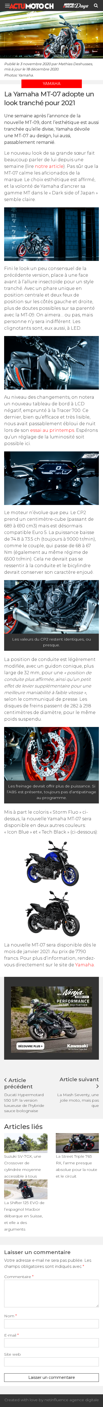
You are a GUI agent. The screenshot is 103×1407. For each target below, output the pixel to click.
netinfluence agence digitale (71, 1399)
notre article (49, 166)
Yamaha (84, 964)
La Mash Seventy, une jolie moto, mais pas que (78, 1100)
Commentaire (19, 1276)
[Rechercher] (96, 5)
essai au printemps (52, 430)
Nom (10, 1315)
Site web (12, 1354)
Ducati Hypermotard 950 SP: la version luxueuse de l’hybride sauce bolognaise (24, 1102)
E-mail (11, 1335)
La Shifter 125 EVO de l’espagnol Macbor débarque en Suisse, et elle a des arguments (24, 1216)
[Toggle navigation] (9, 5)
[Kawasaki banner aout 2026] (52, 1019)
